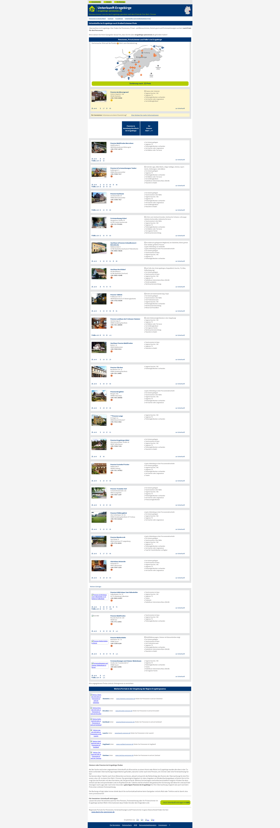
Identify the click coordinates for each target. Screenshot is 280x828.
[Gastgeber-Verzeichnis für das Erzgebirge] (92, 8)
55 (111, 226)
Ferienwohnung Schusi (118, 218)
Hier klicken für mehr (145, 115)
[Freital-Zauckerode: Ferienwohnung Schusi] (100, 222)
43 (111, 569)
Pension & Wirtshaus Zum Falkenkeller (124, 592)
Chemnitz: (106, 699)
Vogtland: (106, 744)
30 (111, 448)
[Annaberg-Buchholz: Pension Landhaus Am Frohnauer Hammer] (100, 323)
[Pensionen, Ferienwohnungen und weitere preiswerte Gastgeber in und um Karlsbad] (96, 722)
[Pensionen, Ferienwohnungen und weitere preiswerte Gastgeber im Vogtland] (96, 744)
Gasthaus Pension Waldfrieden (121, 343)
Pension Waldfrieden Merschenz (121, 143)
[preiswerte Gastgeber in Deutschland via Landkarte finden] (188, 12)
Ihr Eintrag (120, 2)
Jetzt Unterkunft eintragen (176, 802)
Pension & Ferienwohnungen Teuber (123, 168)
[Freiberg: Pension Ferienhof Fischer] (100, 469)
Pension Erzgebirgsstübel (119, 440)
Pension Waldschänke (118, 638)
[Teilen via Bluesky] (143, 820)
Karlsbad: (106, 722)
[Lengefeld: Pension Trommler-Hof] (100, 493)
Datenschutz (127, 825)
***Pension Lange (116, 416)
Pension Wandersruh (117, 537)
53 (111, 253)
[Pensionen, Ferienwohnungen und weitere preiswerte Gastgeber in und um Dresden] (96, 711)
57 (111, 277)
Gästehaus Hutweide (118, 561)
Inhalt (108, 2)
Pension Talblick (116, 295)
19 (111, 424)
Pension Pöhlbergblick (118, 513)
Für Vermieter (115, 825)
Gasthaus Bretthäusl (118, 269)
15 (111, 400)
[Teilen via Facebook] (138, 820)
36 (111, 472)
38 (111, 521)
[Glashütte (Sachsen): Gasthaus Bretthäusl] (100, 274)
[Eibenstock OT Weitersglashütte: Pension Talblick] (100, 299)
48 (111, 303)
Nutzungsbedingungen (147, 825)
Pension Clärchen (116, 367)
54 (111, 669)
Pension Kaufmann (117, 194)
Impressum (162, 825)
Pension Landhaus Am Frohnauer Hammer (125, 319)
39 (111, 151)
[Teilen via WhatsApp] (148, 820)
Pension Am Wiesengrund (119, 92)
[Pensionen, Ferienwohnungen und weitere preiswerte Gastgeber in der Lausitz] (96, 733)
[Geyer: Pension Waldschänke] (100, 642)
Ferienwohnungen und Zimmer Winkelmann (125, 661)
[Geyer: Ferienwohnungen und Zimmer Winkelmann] (100, 665)
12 (111, 176)
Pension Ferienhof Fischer (119, 464)
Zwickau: (106, 755)
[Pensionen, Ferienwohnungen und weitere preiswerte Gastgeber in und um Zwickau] (96, 755)
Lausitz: (105, 733)
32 (111, 202)
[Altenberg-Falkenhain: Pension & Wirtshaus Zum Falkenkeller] (100, 597)
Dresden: (106, 711)
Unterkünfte (95, 2)
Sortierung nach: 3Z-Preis (158, 83)
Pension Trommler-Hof (118, 489)
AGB (135, 825)
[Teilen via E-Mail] (153, 820)
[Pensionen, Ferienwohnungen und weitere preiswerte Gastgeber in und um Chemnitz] (96, 699)
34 (111, 497)
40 (111, 545)
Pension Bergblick (117, 392)
